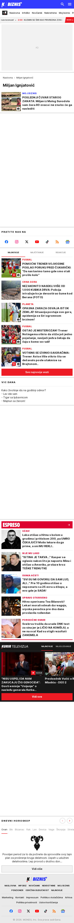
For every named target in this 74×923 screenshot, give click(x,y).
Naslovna (8, 77)
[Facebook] (6, 242)
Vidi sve (37, 696)
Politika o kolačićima (52, 897)
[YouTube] (37, 242)
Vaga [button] (51, 829)
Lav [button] (35, 829)
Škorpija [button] (60, 829)
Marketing (7, 897)
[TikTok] (47, 242)
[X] (27, 242)
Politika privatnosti (26, 902)
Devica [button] (42, 829)
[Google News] (67, 242)
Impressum (32, 897)
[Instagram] (17, 242)
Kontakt (19, 897)
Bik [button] (11, 829)
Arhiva (68, 897)
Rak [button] (28, 829)
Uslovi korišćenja (48, 902)
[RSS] (57, 242)
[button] (70, 821)
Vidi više (37, 868)
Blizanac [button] (19, 829)
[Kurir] (11, 4)
